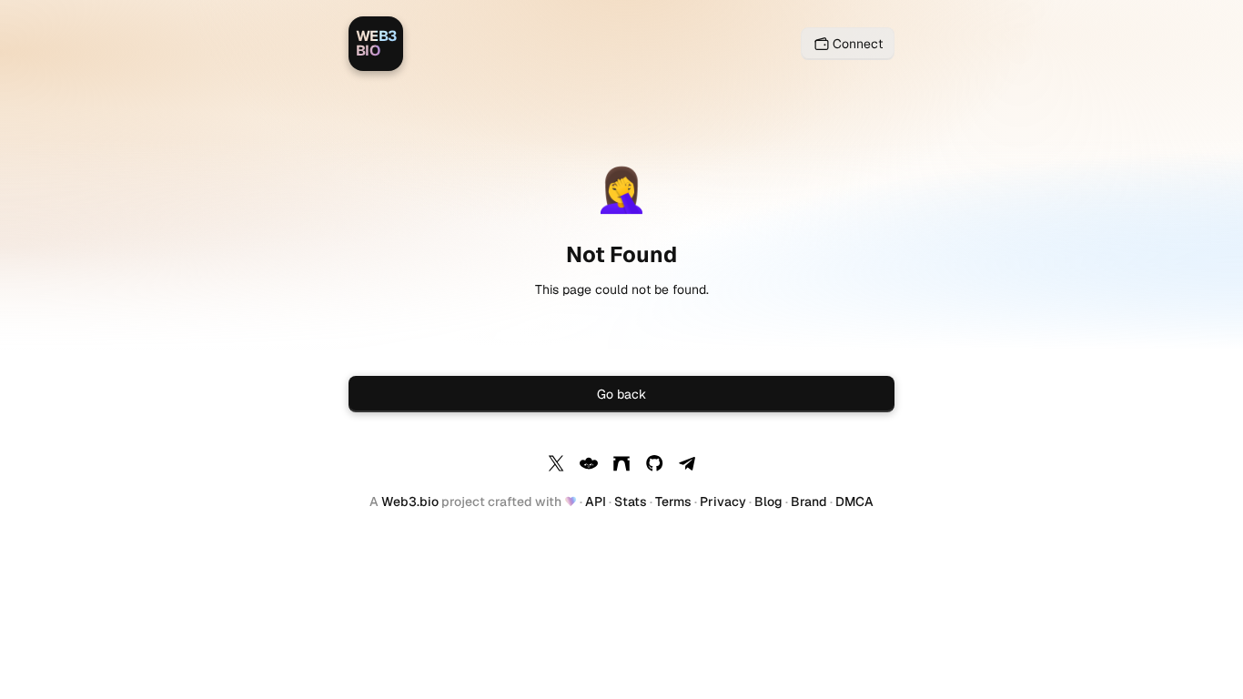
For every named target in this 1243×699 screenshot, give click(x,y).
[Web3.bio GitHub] (654, 466)
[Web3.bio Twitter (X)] (556, 466)
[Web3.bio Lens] (589, 466)
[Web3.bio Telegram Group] (687, 466)
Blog (768, 501)
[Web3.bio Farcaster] (621, 466)
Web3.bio (410, 501)
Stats (630, 501)
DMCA (854, 501)
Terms (673, 501)
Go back (621, 394)
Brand (809, 501)
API (595, 501)
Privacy (723, 501)
